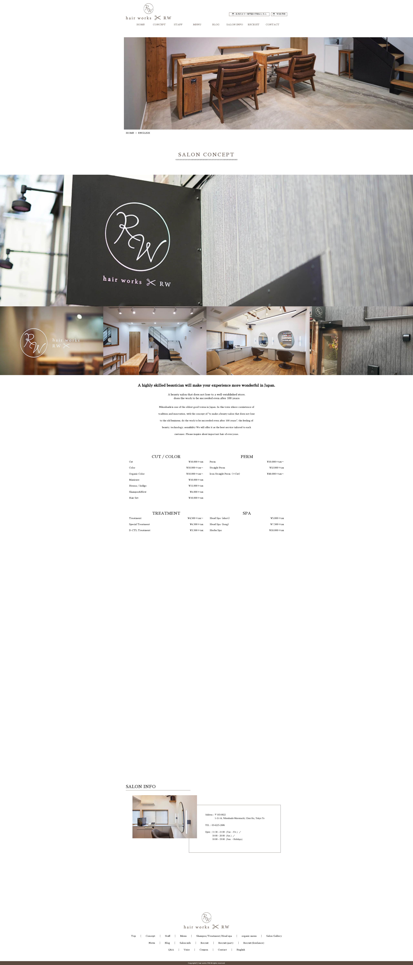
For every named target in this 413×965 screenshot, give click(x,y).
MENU (197, 26)
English (241, 950)
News (152, 943)
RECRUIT (253, 26)
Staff (167, 936)
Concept (150, 936)
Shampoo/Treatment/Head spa (214, 936)
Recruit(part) (226, 943)
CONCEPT (159, 26)
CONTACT (272, 26)
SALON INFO (235, 26)
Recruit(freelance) (253, 943)
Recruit (205, 943)
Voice (187, 950)
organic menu (249, 936)
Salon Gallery (274, 936)
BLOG (215, 26)
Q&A (171, 950)
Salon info (185, 943)
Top (133, 936)
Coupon (204, 950)
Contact (222, 950)
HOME (140, 26)
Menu (183, 936)
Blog (167, 943)
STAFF (178, 26)
